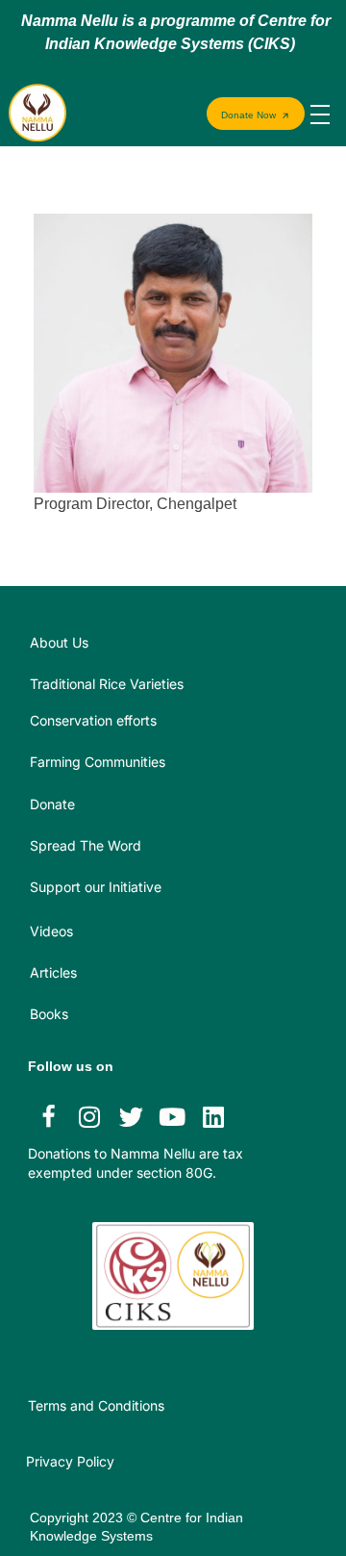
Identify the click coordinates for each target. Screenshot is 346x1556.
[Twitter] (131, 1116)
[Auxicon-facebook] (48, 1116)
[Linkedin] (213, 1116)
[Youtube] (172, 1116)
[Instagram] (89, 1116)
